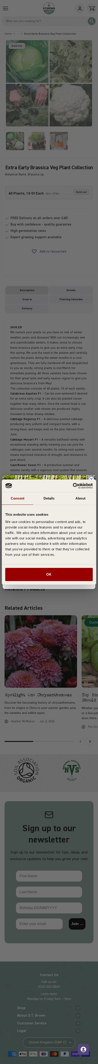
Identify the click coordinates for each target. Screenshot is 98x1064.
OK (49, 574)
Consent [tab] (17, 498)
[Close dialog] (91, 479)
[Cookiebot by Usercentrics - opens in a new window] (73, 486)
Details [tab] (49, 498)
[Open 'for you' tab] (83, 1049)
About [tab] (80, 498)
